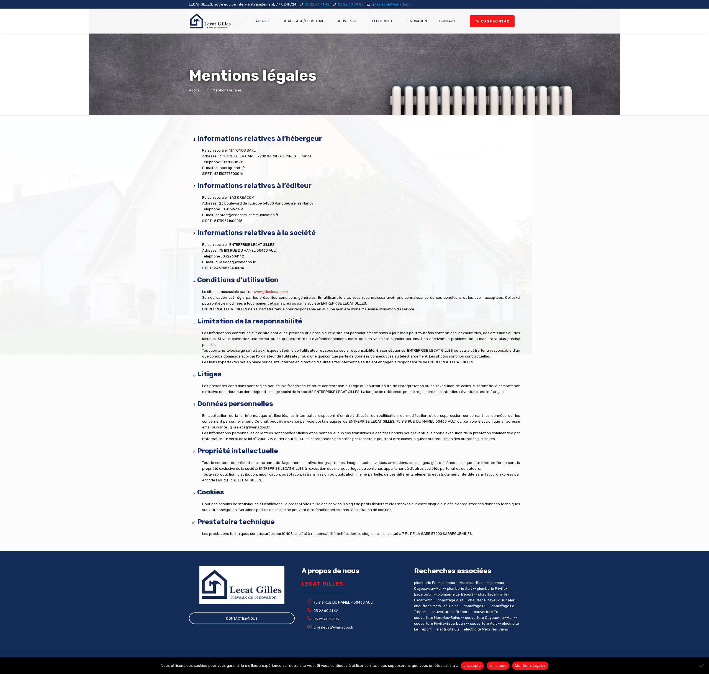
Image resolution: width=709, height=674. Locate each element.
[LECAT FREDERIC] (210, 21)
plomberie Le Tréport (455, 594)
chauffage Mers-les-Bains (436, 606)
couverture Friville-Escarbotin (439, 623)
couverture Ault (483, 623)
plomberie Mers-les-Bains (463, 583)
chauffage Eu (475, 606)
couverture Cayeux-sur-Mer (489, 618)
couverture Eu (486, 612)
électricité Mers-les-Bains (486, 629)
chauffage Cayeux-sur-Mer (491, 600)
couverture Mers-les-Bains (437, 618)
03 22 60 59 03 (350, 4)
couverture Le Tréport (450, 612)
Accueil (195, 90)
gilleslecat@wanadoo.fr (392, 4)
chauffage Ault (450, 600)
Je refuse (498, 665)
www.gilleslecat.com (270, 292)
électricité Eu (447, 629)
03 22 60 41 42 (317, 4)
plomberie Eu (425, 583)
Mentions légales (530, 665)
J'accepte (472, 665)
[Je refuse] (702, 665)
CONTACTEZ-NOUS (242, 618)
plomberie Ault (459, 588)
